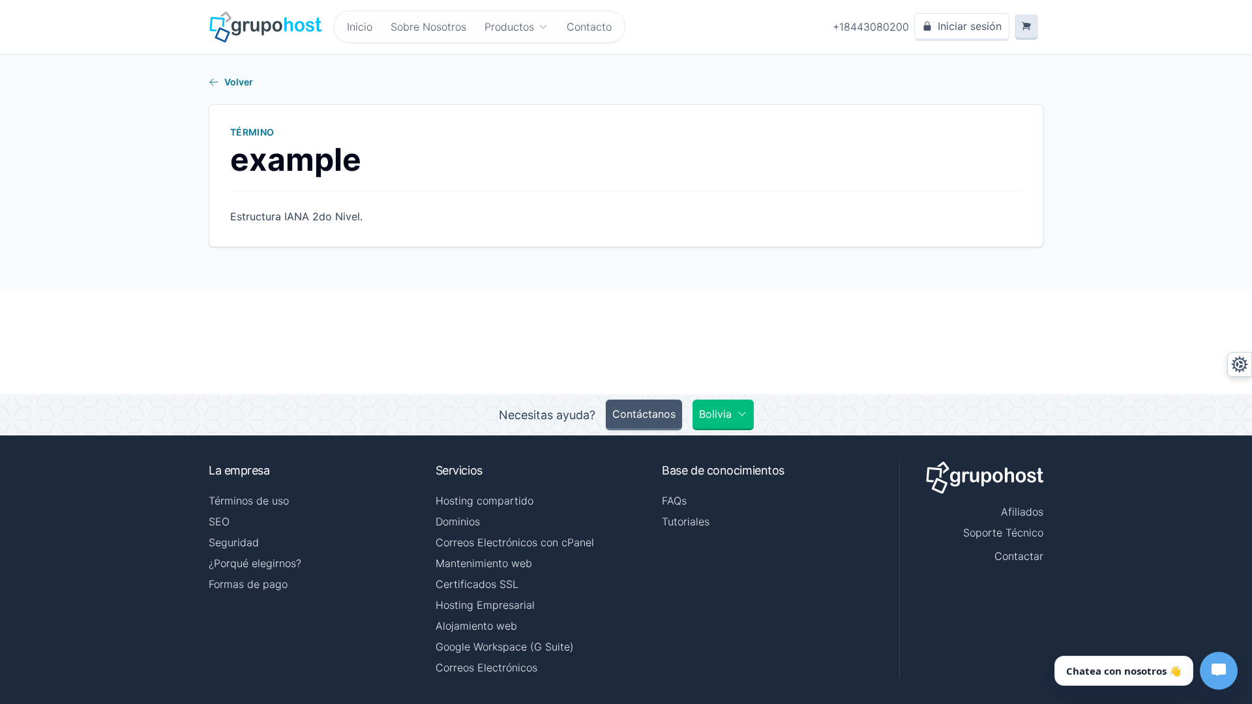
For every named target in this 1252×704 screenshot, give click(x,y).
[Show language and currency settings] (1239, 364)
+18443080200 (871, 26)
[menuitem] (516, 27)
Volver (238, 81)
